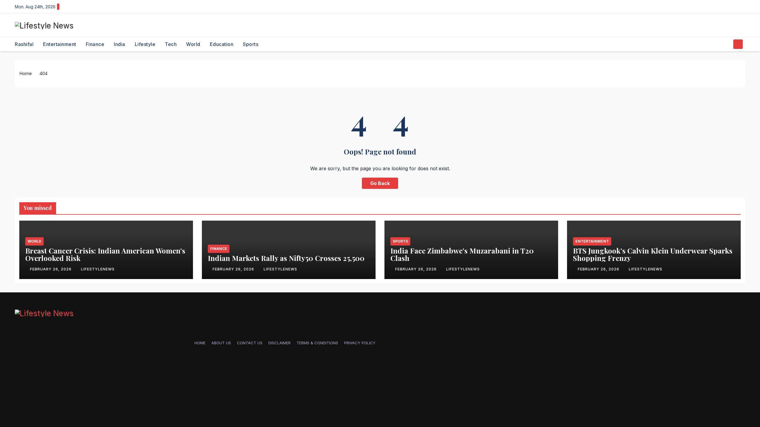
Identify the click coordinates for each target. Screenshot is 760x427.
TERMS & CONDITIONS (317, 342)
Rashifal (24, 44)
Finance (95, 44)
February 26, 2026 (51, 269)
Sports (250, 44)
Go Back (380, 183)
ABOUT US (221, 342)
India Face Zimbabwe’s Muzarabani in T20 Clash (462, 254)
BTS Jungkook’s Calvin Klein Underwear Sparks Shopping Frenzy (652, 254)
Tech (171, 44)
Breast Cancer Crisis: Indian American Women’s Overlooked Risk (105, 254)
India (119, 44)
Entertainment (59, 44)
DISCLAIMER (279, 342)
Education (222, 44)
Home (25, 73)
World (193, 44)
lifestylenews (98, 269)
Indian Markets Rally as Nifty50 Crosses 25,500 (286, 258)
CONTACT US (249, 342)
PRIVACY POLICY (360, 342)
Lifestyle (145, 44)
